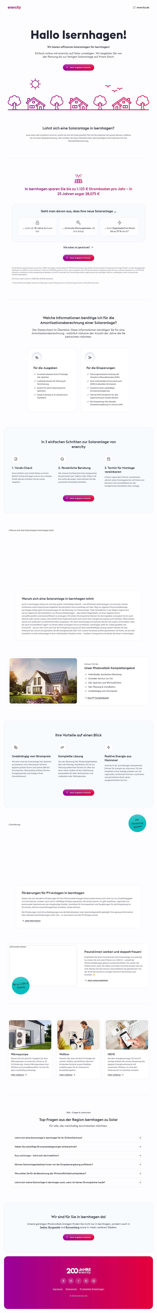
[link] (141, 7)
